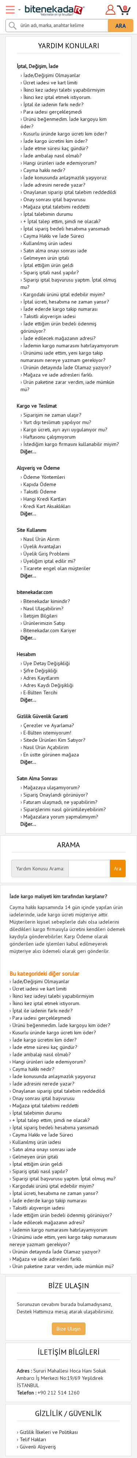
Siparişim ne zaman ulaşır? (52, 415)
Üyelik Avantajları (42, 546)
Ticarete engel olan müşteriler (57, 568)
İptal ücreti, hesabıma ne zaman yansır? (66, 301)
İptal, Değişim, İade (37, 66)
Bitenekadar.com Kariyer (49, 630)
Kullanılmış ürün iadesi (47, 243)
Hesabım (26, 654)
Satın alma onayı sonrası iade (55, 250)
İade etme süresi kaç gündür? (55, 148)
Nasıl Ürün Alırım (41, 539)
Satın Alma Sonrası (37, 778)
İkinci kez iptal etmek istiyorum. (57, 97)
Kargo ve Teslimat (37, 405)
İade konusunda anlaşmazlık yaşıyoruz (65, 177)
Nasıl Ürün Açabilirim (46, 747)
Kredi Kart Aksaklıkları (47, 506)
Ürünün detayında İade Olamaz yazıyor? (67, 367)
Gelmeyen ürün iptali (46, 258)
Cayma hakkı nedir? (44, 170)
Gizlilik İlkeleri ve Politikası (49, 1432)
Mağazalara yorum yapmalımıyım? (60, 816)
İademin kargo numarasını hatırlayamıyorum (70, 345)
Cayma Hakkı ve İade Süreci (53, 236)
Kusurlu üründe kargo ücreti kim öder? (65, 133)
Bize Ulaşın (69, 1328)
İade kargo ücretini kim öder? (55, 141)
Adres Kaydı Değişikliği (48, 685)
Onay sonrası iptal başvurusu (54, 199)
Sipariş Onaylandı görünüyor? (55, 794)
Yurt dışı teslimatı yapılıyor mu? (57, 422)
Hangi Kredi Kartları (44, 499)
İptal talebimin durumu (48, 214)
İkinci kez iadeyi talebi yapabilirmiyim (64, 90)
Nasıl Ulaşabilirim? (43, 608)
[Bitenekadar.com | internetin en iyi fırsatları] (46, 8)
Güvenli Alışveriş (38, 1446)
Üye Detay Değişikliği (46, 663)
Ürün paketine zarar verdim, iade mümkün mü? (63, 1266)
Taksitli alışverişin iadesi (49, 316)
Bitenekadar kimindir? (46, 601)
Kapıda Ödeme (39, 484)
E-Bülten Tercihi (40, 692)
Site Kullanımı (31, 530)
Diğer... (28, 451)
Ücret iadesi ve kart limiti (50, 82)
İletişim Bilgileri (40, 615)
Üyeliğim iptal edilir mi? (49, 561)
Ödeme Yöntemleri (44, 477)
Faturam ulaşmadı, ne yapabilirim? (60, 802)
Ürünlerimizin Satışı (44, 623)
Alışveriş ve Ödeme (38, 468)
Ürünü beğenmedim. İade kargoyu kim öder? (61, 1025)
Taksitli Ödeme (39, 491)
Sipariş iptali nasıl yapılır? (51, 272)
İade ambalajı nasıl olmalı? (52, 155)
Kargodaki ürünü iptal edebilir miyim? (64, 294)
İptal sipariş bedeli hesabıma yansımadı (66, 228)
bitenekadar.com (35, 592)
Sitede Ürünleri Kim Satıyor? (54, 740)
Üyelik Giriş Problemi (46, 553)
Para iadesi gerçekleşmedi (52, 111)
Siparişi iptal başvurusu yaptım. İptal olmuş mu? (64, 1178)
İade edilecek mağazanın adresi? (59, 338)
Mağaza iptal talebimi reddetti (56, 206)
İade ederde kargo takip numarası (60, 309)
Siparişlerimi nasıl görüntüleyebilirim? (64, 809)
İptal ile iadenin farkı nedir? (53, 104)
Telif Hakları (33, 1439)
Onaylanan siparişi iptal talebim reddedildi (69, 192)
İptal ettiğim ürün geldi (48, 265)
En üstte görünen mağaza (51, 754)
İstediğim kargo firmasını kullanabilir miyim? (71, 444)
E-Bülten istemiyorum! (47, 732)
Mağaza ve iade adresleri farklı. (58, 374)
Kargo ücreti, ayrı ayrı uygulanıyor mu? (65, 429)
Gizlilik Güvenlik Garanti (42, 716)
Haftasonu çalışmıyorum (49, 437)
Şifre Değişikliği (40, 670)
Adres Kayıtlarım (41, 678)
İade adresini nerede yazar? (54, 185)
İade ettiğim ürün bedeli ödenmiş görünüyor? (62, 1215)
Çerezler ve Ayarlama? (48, 725)
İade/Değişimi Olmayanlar (51, 75)
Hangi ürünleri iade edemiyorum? (60, 163)
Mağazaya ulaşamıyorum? (51, 787)
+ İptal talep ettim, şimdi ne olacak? (62, 221)
